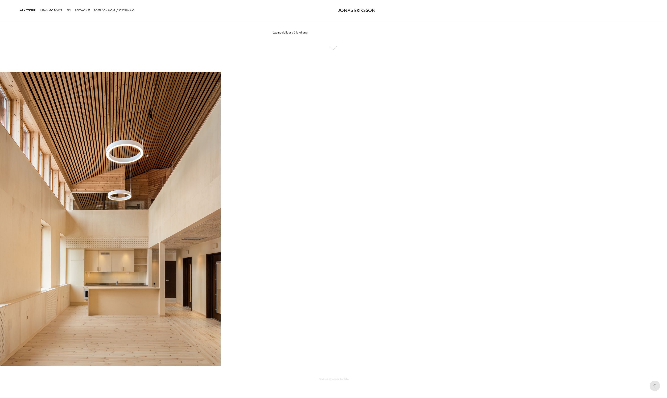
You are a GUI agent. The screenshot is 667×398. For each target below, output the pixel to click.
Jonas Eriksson (357, 10)
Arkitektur (28, 10)
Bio (69, 10)
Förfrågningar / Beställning (114, 10)
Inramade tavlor (51, 10)
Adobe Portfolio (340, 378)
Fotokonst (82, 10)
